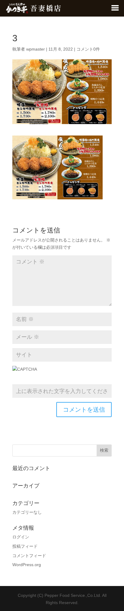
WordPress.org (26, 564)
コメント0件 (88, 49)
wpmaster (35, 49)
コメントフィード (29, 555)
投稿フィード (25, 546)
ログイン (20, 537)
